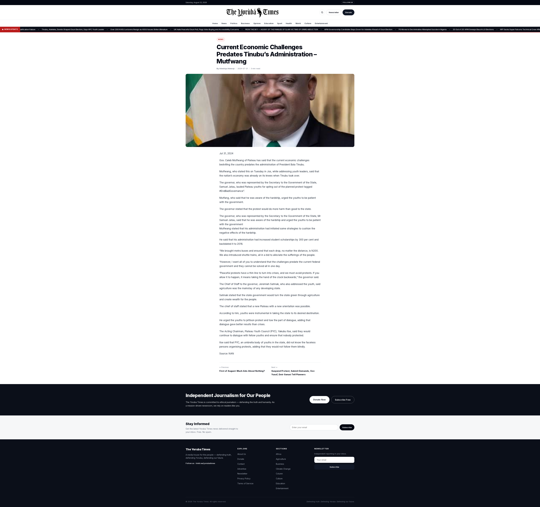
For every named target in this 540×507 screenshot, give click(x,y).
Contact (241, 464)
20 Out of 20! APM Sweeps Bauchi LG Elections (440, 29)
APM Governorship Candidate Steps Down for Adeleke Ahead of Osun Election (325, 29)
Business (245, 23)
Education (269, 23)
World (298, 23)
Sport (279, 23)
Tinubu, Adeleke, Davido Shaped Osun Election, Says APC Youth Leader (40, 29)
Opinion (257, 23)
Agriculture (281, 459)
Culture (307, 23)
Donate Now (319, 399)
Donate (348, 12)
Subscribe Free (343, 400)
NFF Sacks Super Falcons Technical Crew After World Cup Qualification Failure (501, 29)
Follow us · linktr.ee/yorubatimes (200, 463)
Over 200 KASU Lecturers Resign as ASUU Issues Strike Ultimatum (106, 29)
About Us (241, 454)
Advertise (241, 469)
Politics (233, 23)
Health (289, 23)
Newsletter (334, 12)
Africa (278, 454)
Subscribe (347, 427)
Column (279, 473)
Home (215, 23)
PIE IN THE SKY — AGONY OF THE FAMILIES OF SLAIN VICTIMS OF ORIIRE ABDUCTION (248, 29)
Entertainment (321, 23)
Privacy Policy (243, 478)
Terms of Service (245, 483)
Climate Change (283, 469)
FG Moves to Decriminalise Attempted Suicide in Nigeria (390, 29)
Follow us (348, 2)
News (224, 23)
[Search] (322, 12)
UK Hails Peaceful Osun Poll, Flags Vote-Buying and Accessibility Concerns (173, 29)
